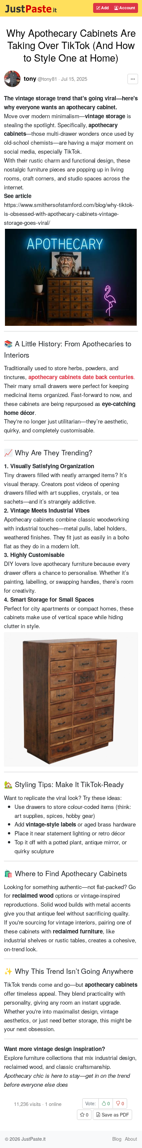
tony (30, 78)
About (131, 1138)
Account (126, 8)
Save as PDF (114, 1114)
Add (104, 8)
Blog (117, 1138)
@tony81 (47, 78)
